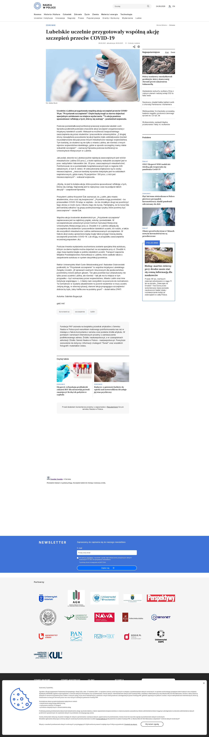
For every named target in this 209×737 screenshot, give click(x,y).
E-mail (79, 548)
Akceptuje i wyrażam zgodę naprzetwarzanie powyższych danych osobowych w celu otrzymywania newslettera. (105, 558)
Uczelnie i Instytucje (43, 18)
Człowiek (67, 14)
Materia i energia (109, 14)
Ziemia (95, 14)
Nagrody (71, 18)
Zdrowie (78, 14)
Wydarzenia (127, 18)
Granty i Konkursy (111, 18)
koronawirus (64, 312)
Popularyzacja (93, 18)
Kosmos (37, 14)
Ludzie (139, 18)
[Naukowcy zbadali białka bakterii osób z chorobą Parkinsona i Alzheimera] (158, 103)
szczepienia (80, 312)
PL (170, 6)
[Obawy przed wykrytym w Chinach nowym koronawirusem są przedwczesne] (158, 222)
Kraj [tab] (167, 52)
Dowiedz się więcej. (130, 724)
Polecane (152, 243)
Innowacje (60, 18)
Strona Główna (162, 25)
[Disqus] (93, 446)
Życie (87, 14)
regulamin (89, 557)
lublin (92, 312)
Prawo (81, 18)
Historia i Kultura (52, 14)
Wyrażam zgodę (152, 724)
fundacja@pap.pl (101, 719)
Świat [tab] (173, 52)
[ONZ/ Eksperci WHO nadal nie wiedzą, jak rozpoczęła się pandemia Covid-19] (158, 156)
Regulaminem (112, 407)
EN (174, 6)
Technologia (126, 14)
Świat (145, 161)
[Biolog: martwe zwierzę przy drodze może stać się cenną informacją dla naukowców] (159, 272)
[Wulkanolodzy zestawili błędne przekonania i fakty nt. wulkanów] (158, 123)
